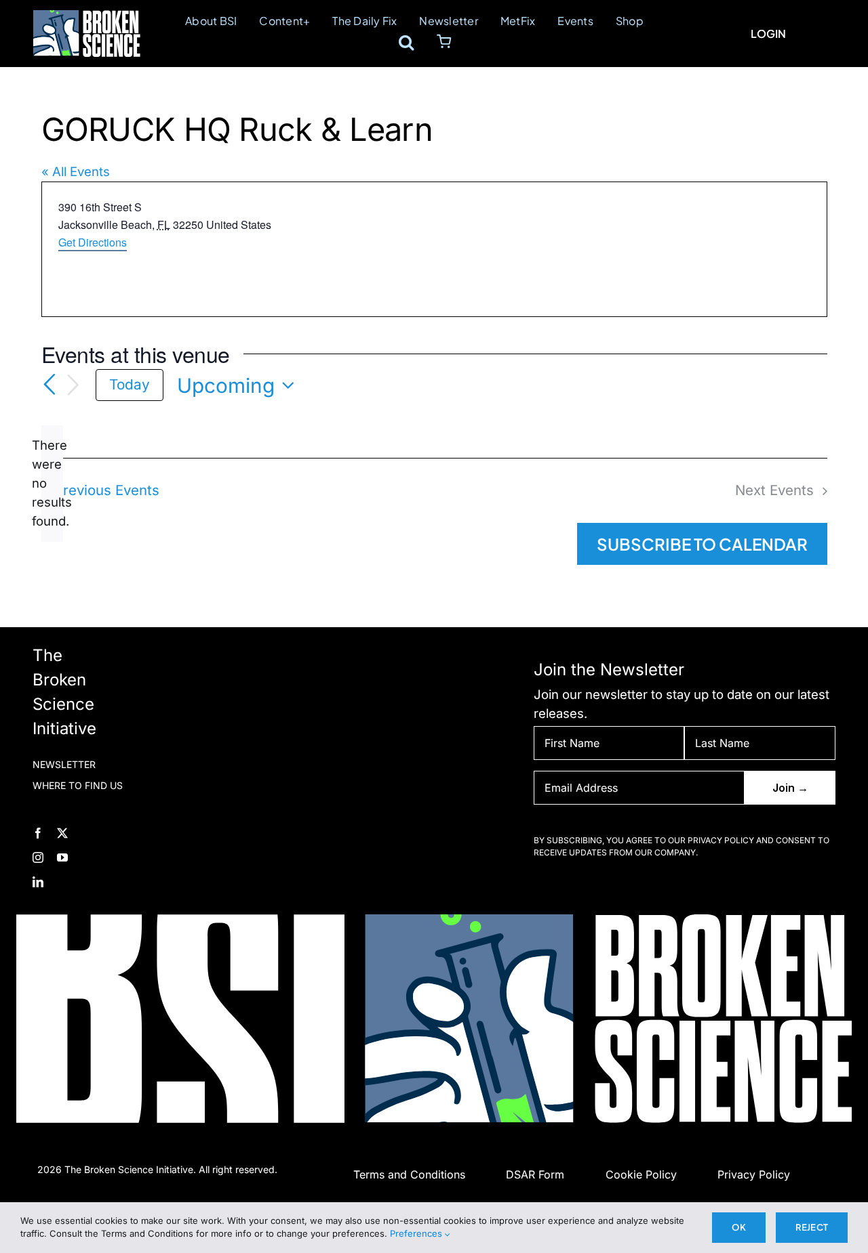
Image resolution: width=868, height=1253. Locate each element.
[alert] (52, 483)
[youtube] (62, 857)
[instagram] (38, 857)
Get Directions (92, 242)
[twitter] (62, 833)
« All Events (75, 171)
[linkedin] (38, 881)
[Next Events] (73, 385)
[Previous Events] (49, 385)
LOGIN (768, 33)
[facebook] (38, 833)
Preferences (417, 1233)
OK (738, 1227)
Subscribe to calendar (702, 544)
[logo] (86, 16)
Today (129, 384)
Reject (811, 1227)
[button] (406, 42)
